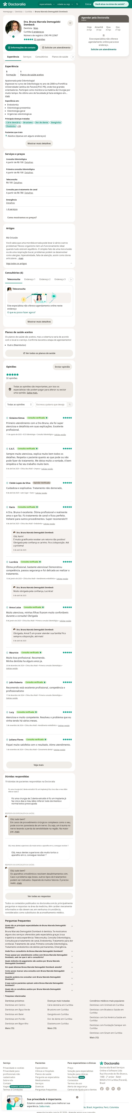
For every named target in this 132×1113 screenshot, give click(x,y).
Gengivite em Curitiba (58, 1014)
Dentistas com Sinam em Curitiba (106, 1032)
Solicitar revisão (60, 435)
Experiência (13, 56)
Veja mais (44, 766)
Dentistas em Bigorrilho (16, 1023)
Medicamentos (42, 1080)
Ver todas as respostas (39, 896)
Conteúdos (73, 1080)
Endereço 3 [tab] (60, 279)
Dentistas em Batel (14, 1014)
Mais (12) (94, 1037)
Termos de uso (75, 1083)
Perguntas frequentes (46, 1089)
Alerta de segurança (77, 1086)
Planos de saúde (60, 56)
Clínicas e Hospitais (44, 1071)
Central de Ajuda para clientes (82, 1089)
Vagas (16, 1086)
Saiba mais (44, 1106)
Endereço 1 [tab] (29, 279)
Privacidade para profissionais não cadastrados (11, 1074)
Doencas (39, 1086)
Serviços (27, 56)
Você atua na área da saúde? (110, 4)
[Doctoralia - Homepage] (19, 3)
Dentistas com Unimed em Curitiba (107, 1005)
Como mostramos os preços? (22, 217)
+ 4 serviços (12, 209)
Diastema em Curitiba (58, 1023)
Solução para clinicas (78, 1074)
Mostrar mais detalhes (40, 144)
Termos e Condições (13, 1089)
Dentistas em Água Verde (17, 1009)
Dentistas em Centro (15, 1005)
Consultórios (41, 56)
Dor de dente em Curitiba (59, 1018)
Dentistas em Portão (15, 1018)
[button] (21, 47)
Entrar (88, 4)
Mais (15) (9, 1028)
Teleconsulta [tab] (13, 279)
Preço (70, 1067)
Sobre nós (8, 1080)
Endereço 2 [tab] (44, 279)
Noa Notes (76, 1077)
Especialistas (41, 1067)
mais (7, 96)
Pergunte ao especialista (47, 1077)
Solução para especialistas (80, 1071)
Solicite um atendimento (103, 49)
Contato (7, 1083)
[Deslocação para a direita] (73, 57)
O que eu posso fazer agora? (21, 312)
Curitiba (28, 11)
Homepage (8, 11)
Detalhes (28, 162)
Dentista (18, 11)
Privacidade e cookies (13, 1067)
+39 (19, 126)
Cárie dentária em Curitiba (60, 1005)
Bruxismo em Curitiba (58, 1009)
